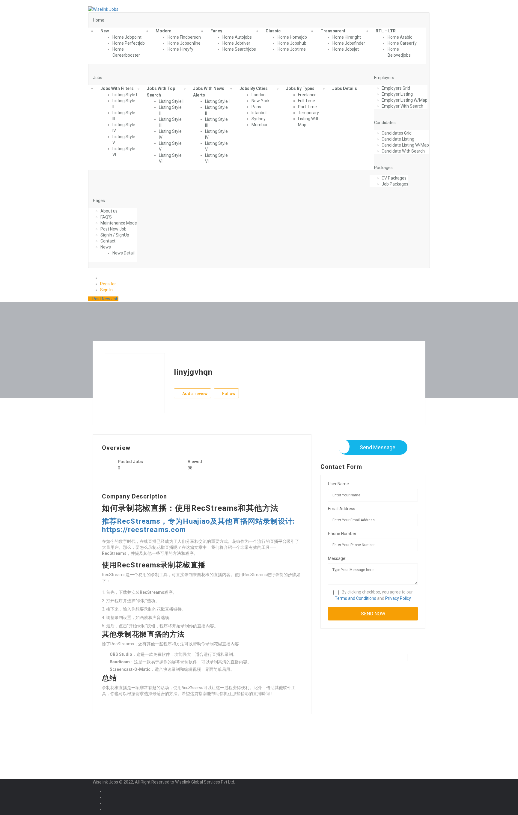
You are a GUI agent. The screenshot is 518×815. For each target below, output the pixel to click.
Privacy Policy (398, 598)
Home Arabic (400, 37)
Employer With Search (402, 106)
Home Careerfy (402, 43)
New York (260, 100)
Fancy (216, 30)
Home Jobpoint (126, 37)
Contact (107, 241)
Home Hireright (346, 37)
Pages (99, 200)
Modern (163, 30)
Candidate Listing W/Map (405, 145)
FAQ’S (106, 217)
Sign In (106, 289)
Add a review (194, 393)
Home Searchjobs (239, 49)
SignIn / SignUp (114, 235)
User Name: (339, 483)
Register (108, 283)
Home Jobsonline (184, 43)
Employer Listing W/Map (404, 100)
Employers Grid (396, 88)
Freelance (307, 94)
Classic (273, 30)
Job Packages (395, 184)
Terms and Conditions (355, 598)
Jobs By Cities (254, 88)
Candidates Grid (397, 133)
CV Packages (394, 178)
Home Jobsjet (345, 49)
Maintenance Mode (118, 223)
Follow (228, 393)
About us (109, 211)
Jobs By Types (300, 88)
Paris (256, 106)
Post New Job (113, 229)
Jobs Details (344, 88)
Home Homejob (292, 37)
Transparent (332, 30)
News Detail (123, 253)
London (259, 94)
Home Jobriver (236, 43)
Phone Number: (342, 533)
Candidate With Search (403, 151)
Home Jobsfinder (348, 43)
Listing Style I (124, 94)
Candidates (385, 122)
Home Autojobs (237, 37)
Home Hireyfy (180, 49)
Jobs (97, 77)
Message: (337, 558)
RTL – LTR (386, 30)
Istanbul (259, 112)
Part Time (307, 106)
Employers (384, 77)
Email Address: (342, 508)
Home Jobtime (292, 49)
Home (98, 20)
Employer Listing (397, 94)
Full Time (306, 100)
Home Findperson (184, 37)
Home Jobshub (292, 43)
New (104, 30)
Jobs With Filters (117, 88)
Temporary (308, 112)
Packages (383, 167)
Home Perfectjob (128, 43)
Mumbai (259, 124)
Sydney (259, 118)
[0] (102, 277)
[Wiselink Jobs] (103, 9)
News (105, 247)
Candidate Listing (398, 139)
